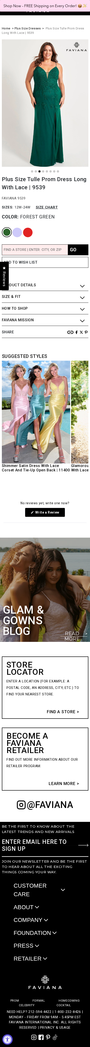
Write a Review (50, 513)
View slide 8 (58, 171)
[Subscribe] (83, 845)
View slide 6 (50, 171)
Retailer (28, 958)
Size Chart (47, 207)
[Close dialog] (85, 5)
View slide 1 (32, 171)
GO (73, 249)
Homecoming (69, 1000)
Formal (39, 1000)
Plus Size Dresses (28, 28)
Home (6, 28)
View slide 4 (43, 171)
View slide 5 (47, 171)
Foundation (32, 933)
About (23, 907)
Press (23, 945)
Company (28, 920)
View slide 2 (36, 171)
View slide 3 (39, 171)
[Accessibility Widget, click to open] (7, 1039)
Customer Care (30, 890)
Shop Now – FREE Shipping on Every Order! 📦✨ (45, 5)
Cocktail (64, 1005)
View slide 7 (54, 171)
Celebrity (26, 1005)
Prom (14, 1000)
